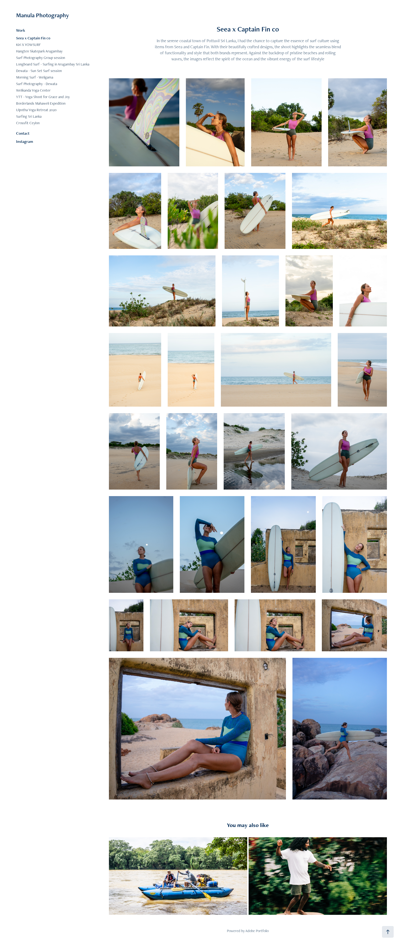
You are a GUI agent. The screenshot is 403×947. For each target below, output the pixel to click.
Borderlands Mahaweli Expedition (41, 103)
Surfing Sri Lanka (29, 116)
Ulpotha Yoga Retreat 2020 (36, 109)
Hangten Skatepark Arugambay (39, 51)
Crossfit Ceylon (28, 122)
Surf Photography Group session (40, 57)
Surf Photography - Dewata (36, 83)
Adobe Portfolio (257, 930)
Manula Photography (42, 15)
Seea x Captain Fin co (33, 38)
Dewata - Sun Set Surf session (39, 70)
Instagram (24, 141)
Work (20, 30)
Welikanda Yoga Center (33, 90)
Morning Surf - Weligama (34, 77)
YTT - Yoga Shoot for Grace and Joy (43, 96)
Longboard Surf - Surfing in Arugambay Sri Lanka (52, 64)
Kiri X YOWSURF (28, 44)
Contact (22, 133)
